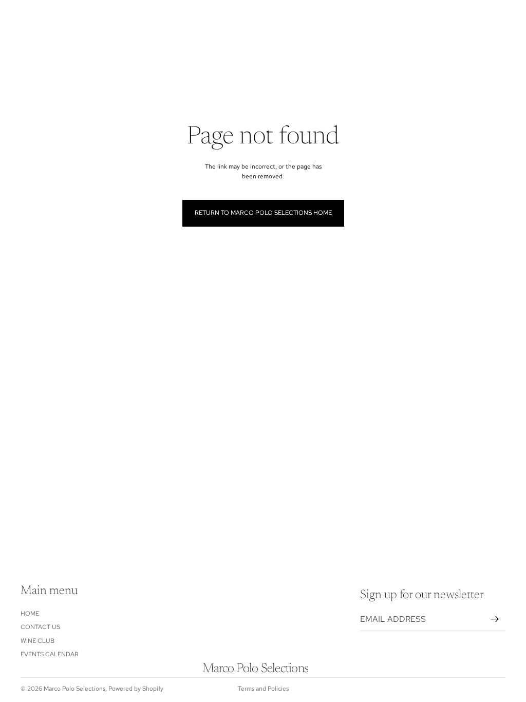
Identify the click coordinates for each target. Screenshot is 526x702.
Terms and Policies (263, 689)
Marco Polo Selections (74, 689)
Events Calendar (50, 654)
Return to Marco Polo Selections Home (263, 213)
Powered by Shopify (135, 689)
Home (30, 613)
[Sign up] (494, 619)
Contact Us (40, 627)
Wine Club (37, 641)
